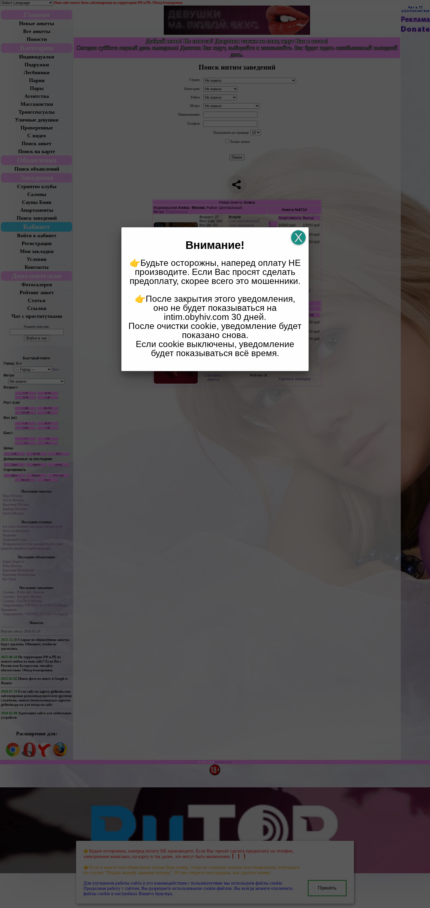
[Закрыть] (298, 237)
